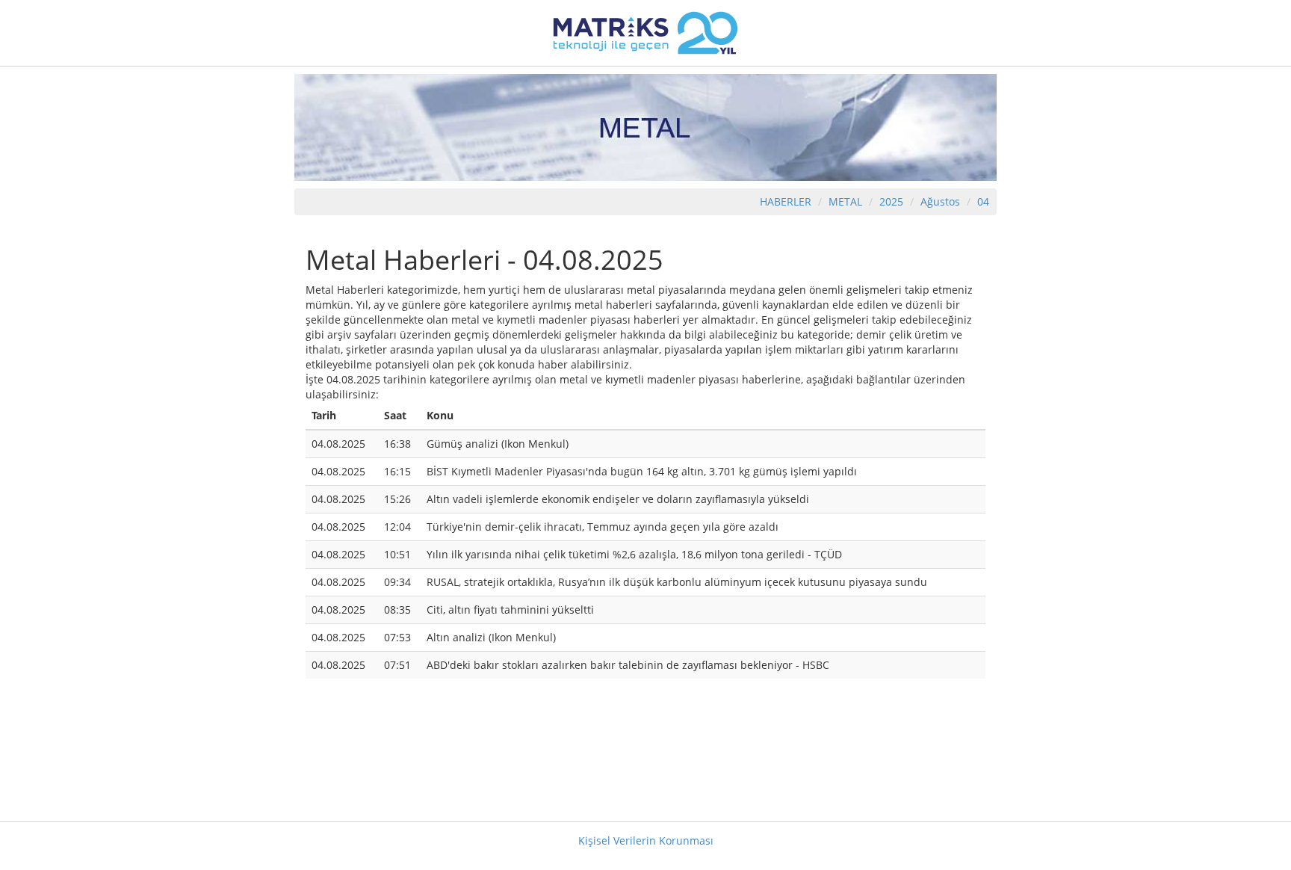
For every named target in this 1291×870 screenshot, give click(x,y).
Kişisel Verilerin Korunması (645, 840)
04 (983, 201)
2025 (892, 201)
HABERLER (785, 201)
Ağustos (940, 201)
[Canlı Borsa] (645, 32)
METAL (845, 201)
